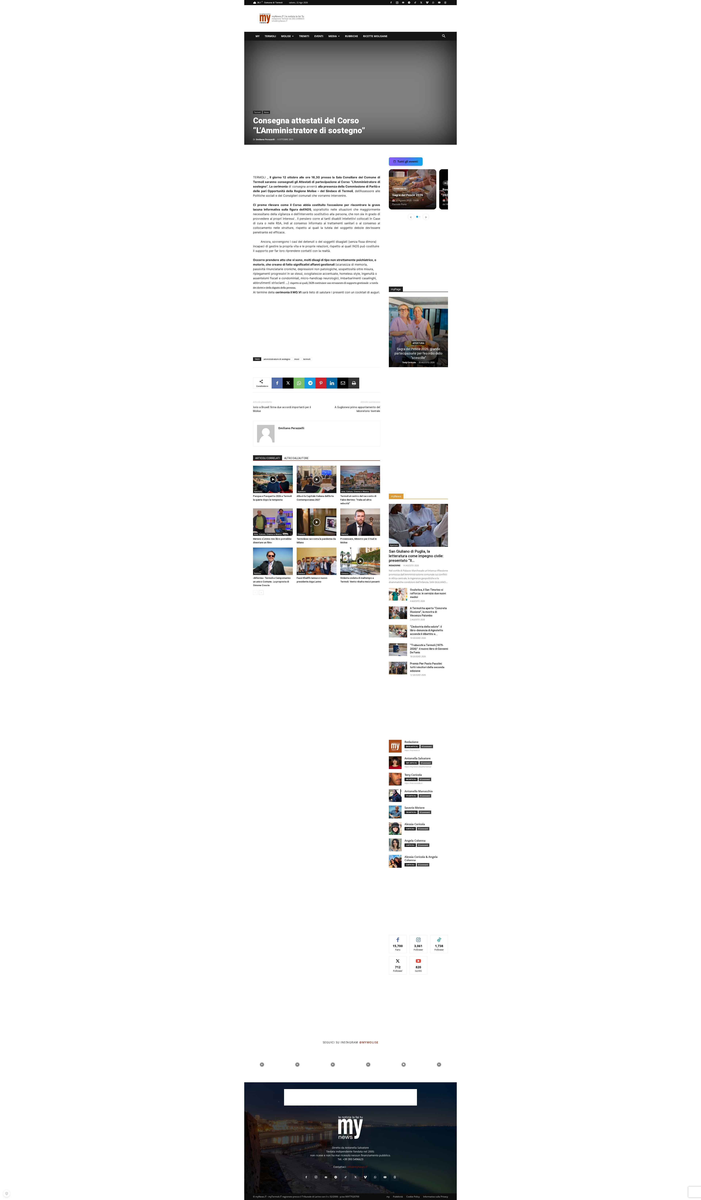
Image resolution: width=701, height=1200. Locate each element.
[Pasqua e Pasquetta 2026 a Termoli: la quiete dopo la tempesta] (273, 479)
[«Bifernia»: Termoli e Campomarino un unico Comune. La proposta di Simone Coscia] (273, 561)
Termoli (270, 36)
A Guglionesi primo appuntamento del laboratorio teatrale (357, 409)
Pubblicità (398, 1196)
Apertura (258, 491)
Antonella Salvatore (418, 758)
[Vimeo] (427, 2)
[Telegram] (409, 2)
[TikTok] (415, 2)
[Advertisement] (381, 18)
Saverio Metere (415, 807)
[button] (443, 36)
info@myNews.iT (357, 1167)
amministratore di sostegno (277, 359)
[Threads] (445, 2)
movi (296, 359)
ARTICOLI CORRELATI (267, 458)
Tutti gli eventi (407, 161)
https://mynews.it (412, 750)
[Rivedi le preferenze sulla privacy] (6, 1193)
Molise (286, 36)
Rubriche (351, 36)
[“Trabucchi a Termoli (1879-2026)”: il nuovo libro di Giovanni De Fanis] (398, 649)
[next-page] (261, 592)
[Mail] (403, 2)
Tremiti (304, 36)
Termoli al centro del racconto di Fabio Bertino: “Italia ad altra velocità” (358, 500)
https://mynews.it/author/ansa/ (418, 767)
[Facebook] (391, 2)
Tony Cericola (413, 775)
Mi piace (397, 937)
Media (332, 36)
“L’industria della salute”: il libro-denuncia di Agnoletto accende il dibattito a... (426, 630)
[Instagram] (397, 2)
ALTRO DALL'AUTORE (296, 458)
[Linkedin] (331, 383)
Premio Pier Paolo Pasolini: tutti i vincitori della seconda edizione (427, 667)
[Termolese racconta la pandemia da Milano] (316, 522)
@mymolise (368, 1042)
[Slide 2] (419, 216)
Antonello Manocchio (419, 791)
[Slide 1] (417, 217)
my (258, 36)
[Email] (342, 383)
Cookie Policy (413, 1196)
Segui (418, 937)
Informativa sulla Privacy (435, 1196)
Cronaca (301, 534)
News (266, 112)
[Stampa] (353, 383)
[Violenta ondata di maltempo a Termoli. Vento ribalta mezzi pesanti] (360, 561)
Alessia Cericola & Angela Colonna (421, 858)
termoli (306, 359)
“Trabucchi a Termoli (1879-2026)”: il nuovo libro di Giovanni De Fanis (429, 649)
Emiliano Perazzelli (265, 139)
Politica (344, 534)
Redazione (409, 362)
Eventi (318, 36)
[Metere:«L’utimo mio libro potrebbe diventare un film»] (273, 522)
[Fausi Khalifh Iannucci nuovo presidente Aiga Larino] (316, 561)
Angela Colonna (415, 840)
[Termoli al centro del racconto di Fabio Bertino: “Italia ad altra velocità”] (360, 479)
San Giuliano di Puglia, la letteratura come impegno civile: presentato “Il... (416, 556)
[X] (421, 2)
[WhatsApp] (433, 2)
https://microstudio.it (413, 783)
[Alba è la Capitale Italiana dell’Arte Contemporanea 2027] (316, 479)
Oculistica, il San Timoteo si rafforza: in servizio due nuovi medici (428, 593)
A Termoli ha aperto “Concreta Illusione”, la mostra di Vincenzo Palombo (428, 612)
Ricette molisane (375, 36)
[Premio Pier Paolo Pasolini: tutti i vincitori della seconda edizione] (398, 668)
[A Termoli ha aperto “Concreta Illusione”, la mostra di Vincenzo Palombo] (398, 612)
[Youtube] (439, 2)
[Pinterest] (320, 383)
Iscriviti (418, 959)
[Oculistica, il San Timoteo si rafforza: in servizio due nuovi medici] (398, 594)
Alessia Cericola (415, 824)
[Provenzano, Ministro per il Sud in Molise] (360, 522)
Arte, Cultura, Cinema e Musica (355, 491)
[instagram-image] (262, 1064)
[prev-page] (255, 592)
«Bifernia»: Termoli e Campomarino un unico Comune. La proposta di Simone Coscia (272, 582)
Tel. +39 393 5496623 (350, 1159)
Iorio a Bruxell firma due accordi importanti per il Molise (282, 409)
